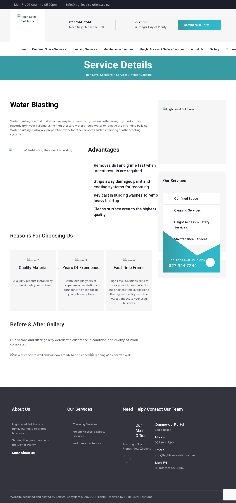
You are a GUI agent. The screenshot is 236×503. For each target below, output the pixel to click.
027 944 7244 (80, 22)
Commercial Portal (197, 25)
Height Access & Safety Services (162, 49)
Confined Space (186, 198)
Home (22, 49)
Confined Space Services (49, 49)
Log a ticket (163, 430)
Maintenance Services (118, 49)
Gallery (214, 49)
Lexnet (60, 497)
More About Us (23, 453)
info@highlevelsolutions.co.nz (88, 4)
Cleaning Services (84, 49)
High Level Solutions (138, 497)
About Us (197, 49)
